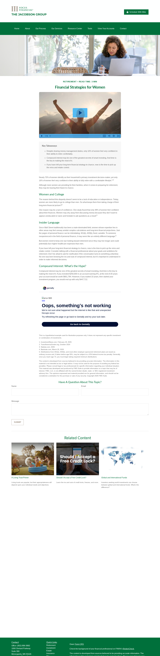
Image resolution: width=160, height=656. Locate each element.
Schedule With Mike (137, 12)
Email (83, 386)
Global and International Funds (114, 478)
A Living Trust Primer (20, 478)
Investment (50, 648)
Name (14, 386)
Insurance (50, 653)
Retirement (51, 645)
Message (15, 401)
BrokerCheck (128, 649)
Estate (49, 651)
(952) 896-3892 (23, 646)
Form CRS (79, 644)
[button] (16, 28)
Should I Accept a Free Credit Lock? (71, 478)
